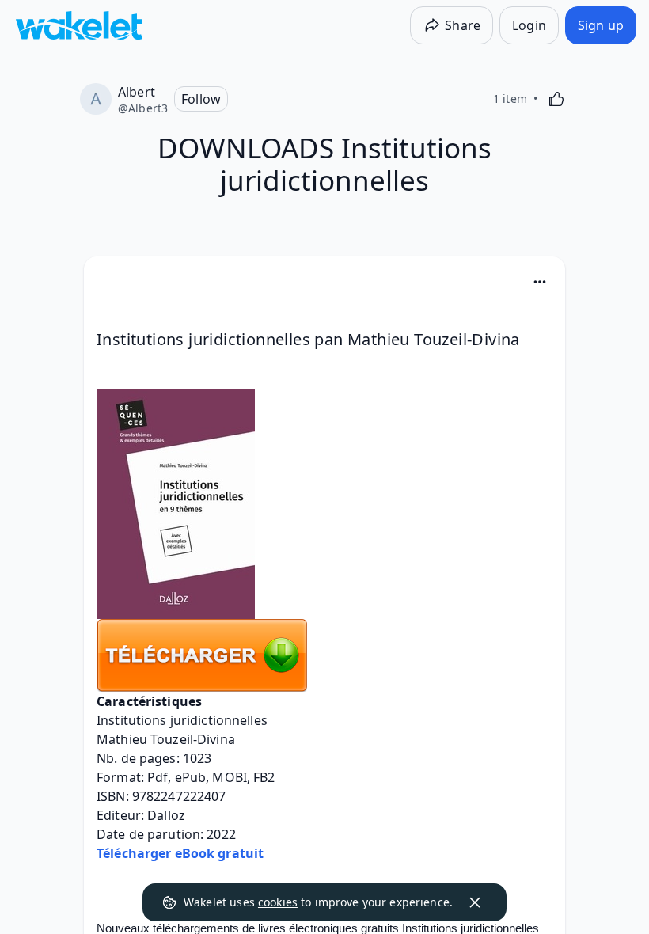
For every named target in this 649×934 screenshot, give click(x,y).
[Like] (556, 99)
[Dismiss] (475, 902)
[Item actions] (539, 281)
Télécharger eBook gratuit (180, 853)
